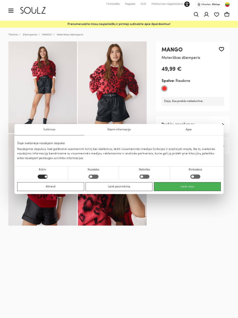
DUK (143, 4)
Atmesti (51, 186)
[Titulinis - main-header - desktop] (36, 10)
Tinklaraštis (112, 4)
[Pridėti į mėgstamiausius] (221, 49)
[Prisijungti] (206, 14)
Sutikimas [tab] (49, 129)
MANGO (47, 35)
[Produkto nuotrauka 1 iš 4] (42, 87)
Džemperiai (30, 35)
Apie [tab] (189, 129)
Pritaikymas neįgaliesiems (167, 4)
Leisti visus (187, 186)
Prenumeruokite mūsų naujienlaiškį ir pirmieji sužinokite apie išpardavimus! (119, 24)
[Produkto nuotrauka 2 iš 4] (112, 87)
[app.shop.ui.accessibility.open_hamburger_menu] (10, 10)
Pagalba (130, 4)
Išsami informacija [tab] (119, 129)
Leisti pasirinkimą (119, 186)
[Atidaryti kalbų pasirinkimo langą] (227, 4)
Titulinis (13, 35)
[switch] (94, 176)
